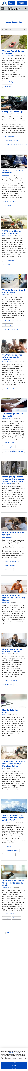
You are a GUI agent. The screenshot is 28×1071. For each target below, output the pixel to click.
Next (7, 932)
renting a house (10, 565)
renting (14, 680)
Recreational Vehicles (8, 235)
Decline (14, 1068)
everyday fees (9, 447)
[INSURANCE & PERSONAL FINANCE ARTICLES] (14, 8)
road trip (17, 918)
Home (4, 653)
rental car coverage (11, 140)
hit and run (8, 325)
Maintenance (5, 175)
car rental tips (9, 82)
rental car (8, 86)
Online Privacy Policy (14, 1053)
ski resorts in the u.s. (11, 850)
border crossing (10, 914)
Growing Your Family (8, 361)
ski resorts (8, 846)
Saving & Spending (7, 418)
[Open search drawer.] (25, 8)
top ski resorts (9, 855)
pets (6, 680)
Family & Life (5, 602)
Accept (14, 1065)
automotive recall (11, 201)
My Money (5, 714)
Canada (7, 918)
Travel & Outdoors (7, 822)
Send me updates (21, 3)
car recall (8, 205)
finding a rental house (12, 561)
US (6, 922)
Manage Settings (14, 1062)
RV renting (8, 264)
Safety (4, 294)
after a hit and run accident (14, 321)
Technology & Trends (8, 55)
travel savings (9, 388)
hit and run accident (11, 329)
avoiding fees (9, 442)
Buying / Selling (6, 114)
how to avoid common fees (14, 451)
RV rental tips (9, 260)
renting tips (8, 570)
